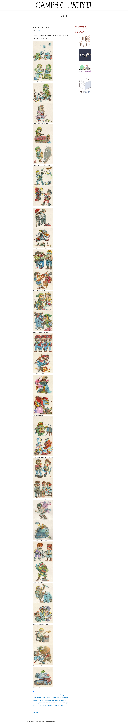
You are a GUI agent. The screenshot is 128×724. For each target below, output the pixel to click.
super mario (48, 703)
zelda (61, 705)
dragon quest (39, 697)
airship (59, 694)
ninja (59, 700)
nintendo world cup (42, 702)
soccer (45, 703)
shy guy (36, 703)
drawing (50, 697)
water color (52, 705)
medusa (49, 700)
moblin (56, 700)
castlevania (55, 695)
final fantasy (58, 697)
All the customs (41, 27)
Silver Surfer (40, 703)
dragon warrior (45, 697)
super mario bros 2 (55, 703)
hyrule (49, 699)
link (40, 700)
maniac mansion (45, 700)
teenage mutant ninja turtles (38, 705)
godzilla (38, 699)
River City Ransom (60, 702)
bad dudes (63, 694)
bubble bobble (45, 695)
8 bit (52, 694)
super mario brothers (64, 703)
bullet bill (50, 695)
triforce (48, 705)
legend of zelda (36, 700)
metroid (53, 700)
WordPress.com (51, 721)
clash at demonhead (61, 695)
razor (56, 702)
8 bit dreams (39, 694)
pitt (47, 702)
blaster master (38, 695)
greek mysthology (43, 699)
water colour (57, 705)
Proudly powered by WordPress (34, 721)
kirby (67, 699)
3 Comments (65, 705)
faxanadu (54, 697)
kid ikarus (63, 699)
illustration (44, 694)
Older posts (35, 712)
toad (45, 705)
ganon (62, 697)
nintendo (62, 700)
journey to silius (58, 699)
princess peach (51, 702)
